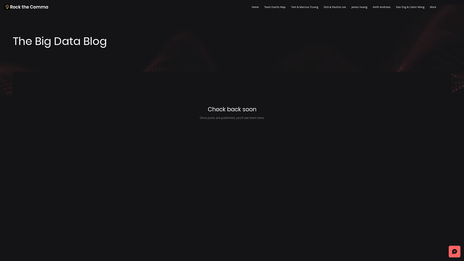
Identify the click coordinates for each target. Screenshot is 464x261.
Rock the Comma (29, 7)
